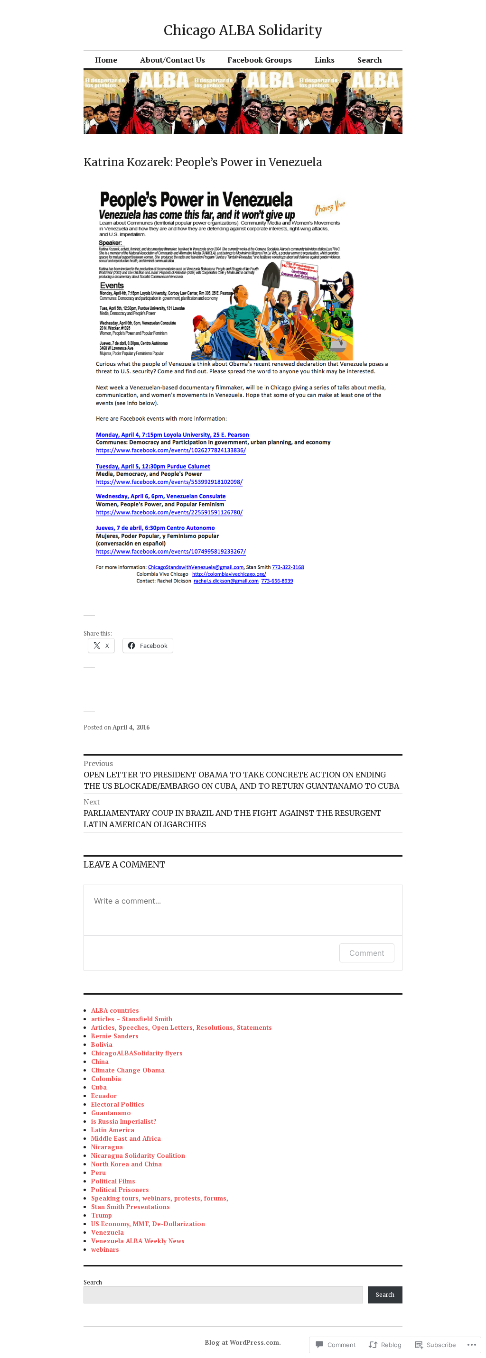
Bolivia (101, 1044)
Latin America (112, 1130)
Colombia (106, 1078)
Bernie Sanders (115, 1036)
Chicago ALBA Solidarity (243, 30)
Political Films (113, 1181)
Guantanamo (111, 1113)
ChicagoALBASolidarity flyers (137, 1053)
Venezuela (107, 1232)
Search (369, 60)
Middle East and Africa (126, 1138)
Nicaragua (107, 1147)
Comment (366, 953)
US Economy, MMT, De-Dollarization (148, 1223)
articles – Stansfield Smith (131, 1019)
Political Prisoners (120, 1189)
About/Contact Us (172, 60)
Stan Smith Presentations (130, 1206)
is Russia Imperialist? (124, 1121)
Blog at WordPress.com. (243, 1342)
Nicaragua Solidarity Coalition (138, 1155)
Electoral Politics (117, 1104)
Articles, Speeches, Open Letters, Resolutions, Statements (181, 1027)
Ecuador (104, 1095)
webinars (105, 1249)
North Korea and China (126, 1164)
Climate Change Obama (128, 1070)
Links (325, 60)
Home (106, 60)
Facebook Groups (260, 60)
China (100, 1061)
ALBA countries (115, 1010)
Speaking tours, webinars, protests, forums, (159, 1198)
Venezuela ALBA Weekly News (138, 1241)
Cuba (99, 1087)
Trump (101, 1215)
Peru (98, 1172)
